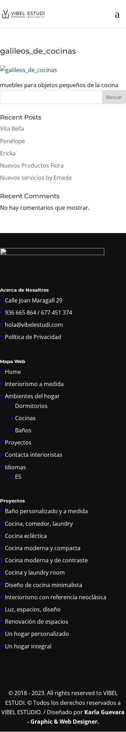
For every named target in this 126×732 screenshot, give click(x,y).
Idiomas (15, 467)
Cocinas (25, 418)
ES (18, 476)
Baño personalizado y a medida (46, 511)
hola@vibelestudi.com (34, 325)
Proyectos (18, 442)
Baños (23, 430)
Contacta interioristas (33, 455)
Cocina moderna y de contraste (46, 560)
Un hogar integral (28, 646)
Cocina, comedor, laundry (39, 523)
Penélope (12, 141)
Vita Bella (12, 128)
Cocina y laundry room (35, 572)
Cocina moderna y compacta (42, 548)
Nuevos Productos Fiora (32, 165)
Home (13, 372)
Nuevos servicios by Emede (36, 178)
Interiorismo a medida (34, 384)
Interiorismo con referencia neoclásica (55, 597)
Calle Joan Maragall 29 (33, 300)
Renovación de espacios (36, 621)
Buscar (114, 97)
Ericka (8, 153)
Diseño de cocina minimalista (43, 585)
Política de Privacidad (33, 337)
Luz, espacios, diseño (33, 609)
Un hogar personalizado (37, 634)
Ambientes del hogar (32, 396)
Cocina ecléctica (26, 536)
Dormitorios (31, 406)
